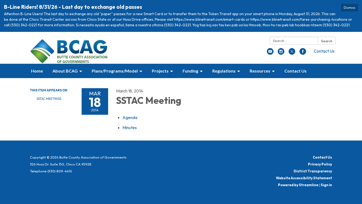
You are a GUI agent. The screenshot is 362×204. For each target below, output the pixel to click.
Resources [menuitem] (260, 70)
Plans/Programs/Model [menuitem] (115, 70)
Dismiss (349, 8)
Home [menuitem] (37, 70)
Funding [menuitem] (190, 70)
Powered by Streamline (298, 185)
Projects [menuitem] (160, 70)
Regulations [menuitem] (224, 70)
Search (326, 41)
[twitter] (292, 53)
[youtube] (270, 53)
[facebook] (302, 53)
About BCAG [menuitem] (65, 70)
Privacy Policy (320, 164)
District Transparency (313, 171)
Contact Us (324, 51)
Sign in (326, 185)
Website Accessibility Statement (304, 178)
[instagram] (281, 53)
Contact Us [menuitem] (295, 70)
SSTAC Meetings (49, 99)
